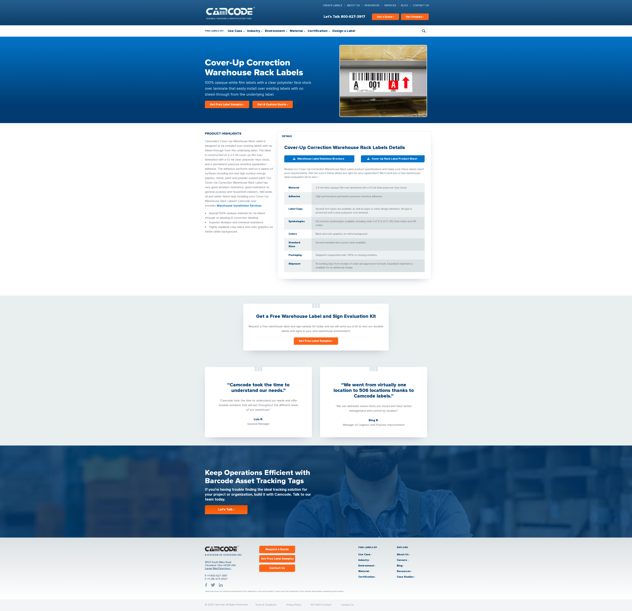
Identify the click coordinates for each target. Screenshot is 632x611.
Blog (404, 5)
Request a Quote (277, 549)
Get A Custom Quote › (272, 104)
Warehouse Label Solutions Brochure (320, 158)
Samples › (415, 16)
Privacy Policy (294, 604)
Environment (275, 31)
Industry (253, 31)
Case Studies (405, 576)
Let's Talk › (226, 509)
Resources (372, 5)
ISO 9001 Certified (321, 604)
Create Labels (332, 5)
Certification (318, 31)
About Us (353, 5)
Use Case (235, 31)
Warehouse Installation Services (239, 205)
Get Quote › (385, 16)
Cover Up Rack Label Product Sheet (394, 158)
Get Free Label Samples (277, 558)
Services (390, 5)
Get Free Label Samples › (227, 104)
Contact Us (421, 5)
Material (296, 31)
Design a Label (343, 31)
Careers (402, 560)
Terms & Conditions (266, 604)
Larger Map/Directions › (218, 568)
